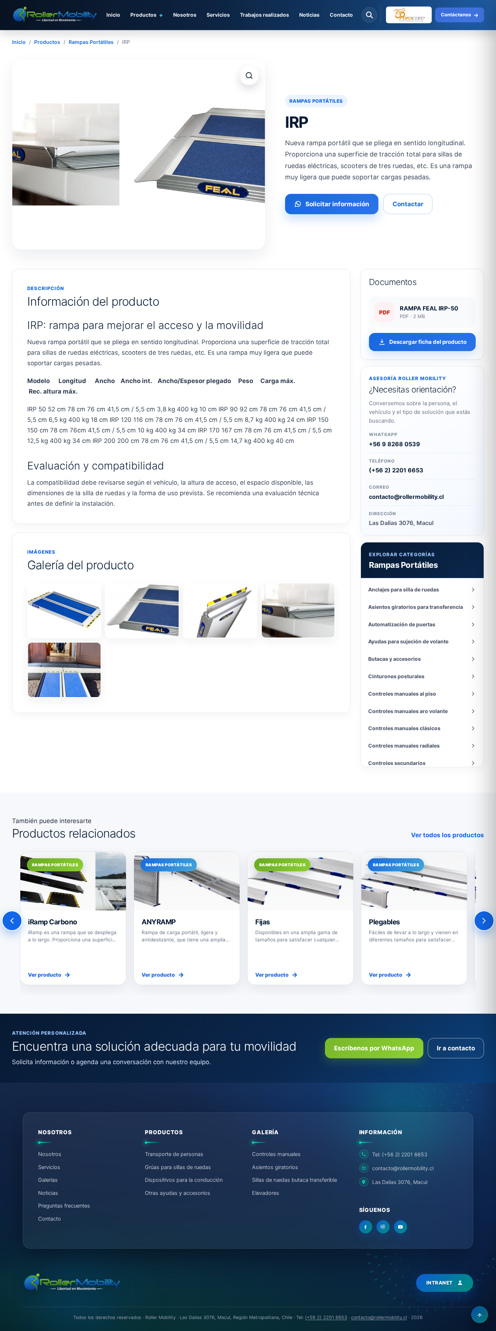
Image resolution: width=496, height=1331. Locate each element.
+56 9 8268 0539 (394, 444)
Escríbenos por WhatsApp (374, 1048)
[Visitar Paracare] (406, 15)
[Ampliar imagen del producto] (249, 75)
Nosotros (184, 15)
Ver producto (49, 974)
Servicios (218, 15)
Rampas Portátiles (91, 42)
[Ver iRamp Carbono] (73, 881)
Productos (47, 42)
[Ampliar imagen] (64, 610)
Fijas (262, 922)
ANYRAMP (159, 922)
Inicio (19, 42)
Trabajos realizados (264, 15)
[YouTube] (400, 1226)
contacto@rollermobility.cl (406, 496)
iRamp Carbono (52, 922)
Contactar (408, 204)
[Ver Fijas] (300, 881)
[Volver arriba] (479, 1314)
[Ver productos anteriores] (12, 921)
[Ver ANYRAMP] (187, 881)
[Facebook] (365, 1226)
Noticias (309, 15)
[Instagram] (383, 1226)
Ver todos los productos (447, 835)
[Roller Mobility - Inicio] (72, 1282)
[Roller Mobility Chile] (54, 15)
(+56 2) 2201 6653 (396, 470)
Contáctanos (460, 15)
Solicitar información (337, 204)
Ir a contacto (456, 1048)
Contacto (341, 15)
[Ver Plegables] (414, 881)
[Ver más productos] (484, 921)
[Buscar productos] (369, 15)
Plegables (384, 922)
